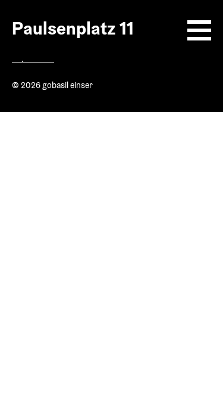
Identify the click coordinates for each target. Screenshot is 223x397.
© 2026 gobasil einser (52, 86)
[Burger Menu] (199, 30)
